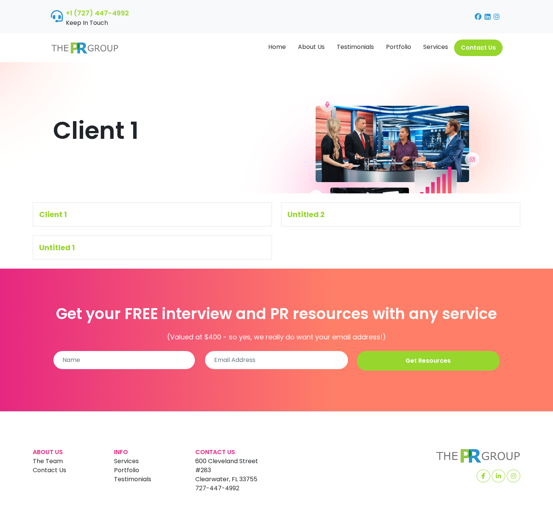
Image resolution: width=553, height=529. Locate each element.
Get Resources (428, 360)
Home (277, 47)
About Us (311, 47)
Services (435, 47)
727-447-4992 (217, 488)
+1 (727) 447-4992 (97, 13)
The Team (48, 461)
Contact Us (478, 47)
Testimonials (355, 47)
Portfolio (398, 47)
